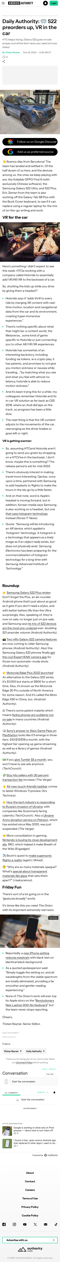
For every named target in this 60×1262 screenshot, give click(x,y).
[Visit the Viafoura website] (51, 1155)
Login (54, 3)
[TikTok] (56, 1224)
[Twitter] (35, 1224)
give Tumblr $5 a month (30, 759)
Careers (30, 1189)
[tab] (11, 1092)
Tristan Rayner (12, 52)
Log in (44, 1069)
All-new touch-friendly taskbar (27, 786)
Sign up (52, 1069)
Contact (30, 1181)
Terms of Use (30, 1198)
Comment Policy (24, 1062)
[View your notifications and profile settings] (54, 1092)
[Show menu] (3, 3)
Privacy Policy (30, 1206)
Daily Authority (10, 1033)
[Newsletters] (45, 1224)
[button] (30, 3)
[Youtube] (24, 1224)
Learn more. (53, 16)
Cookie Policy (30, 1215)
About (30, 1172)
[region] (30, 1113)
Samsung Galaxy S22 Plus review (28, 592)
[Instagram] (14, 1224)
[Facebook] (4, 1224)
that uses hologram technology (27, 513)
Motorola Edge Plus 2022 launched (30, 673)
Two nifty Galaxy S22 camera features (32, 639)
